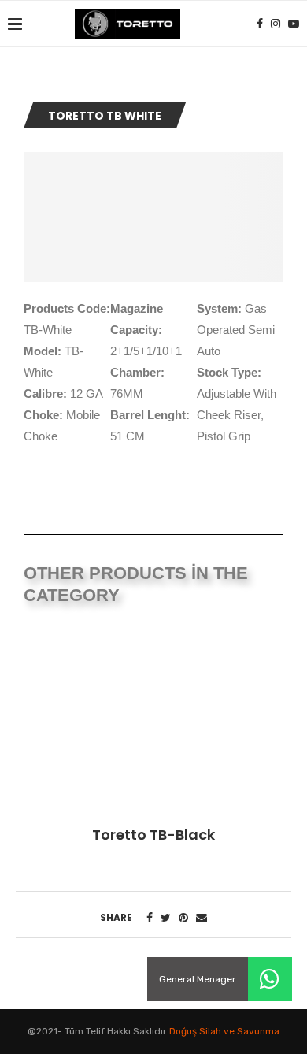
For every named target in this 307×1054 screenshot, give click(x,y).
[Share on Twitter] (166, 918)
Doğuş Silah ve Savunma (224, 1031)
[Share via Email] (201, 918)
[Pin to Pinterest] (183, 918)
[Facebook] (260, 23)
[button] (270, 979)
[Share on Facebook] (149, 918)
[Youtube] (293, 23)
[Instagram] (275, 23)
